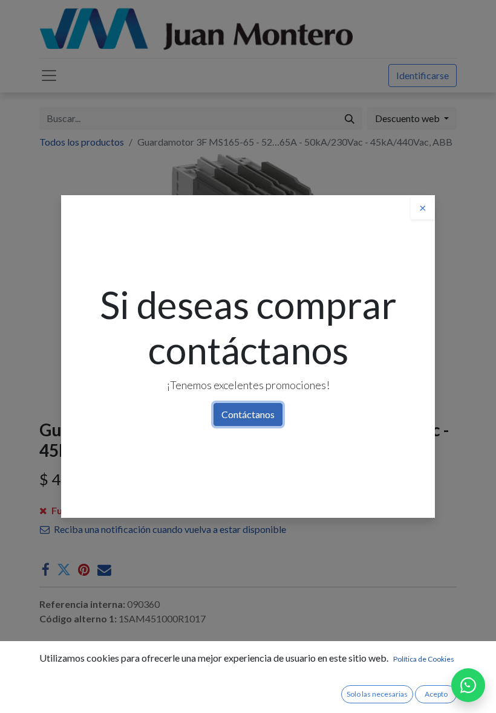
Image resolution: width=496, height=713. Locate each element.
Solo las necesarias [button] (377, 693)
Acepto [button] (436, 693)
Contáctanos (248, 414)
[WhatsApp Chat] (468, 685)
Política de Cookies (423, 658)
